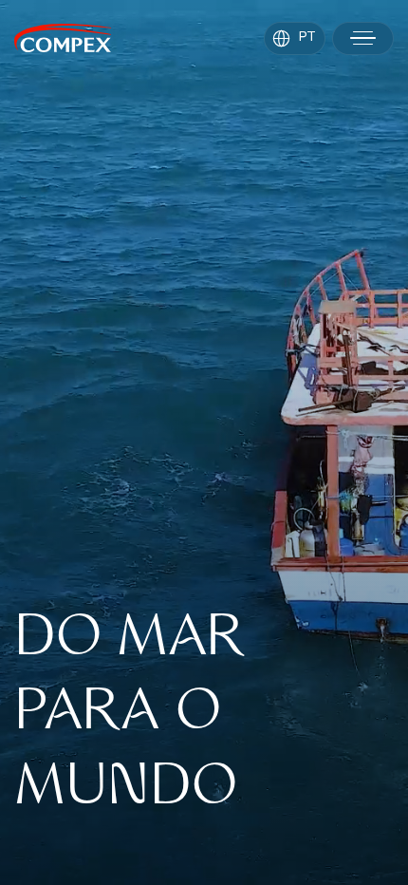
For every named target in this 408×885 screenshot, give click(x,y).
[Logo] (62, 38)
